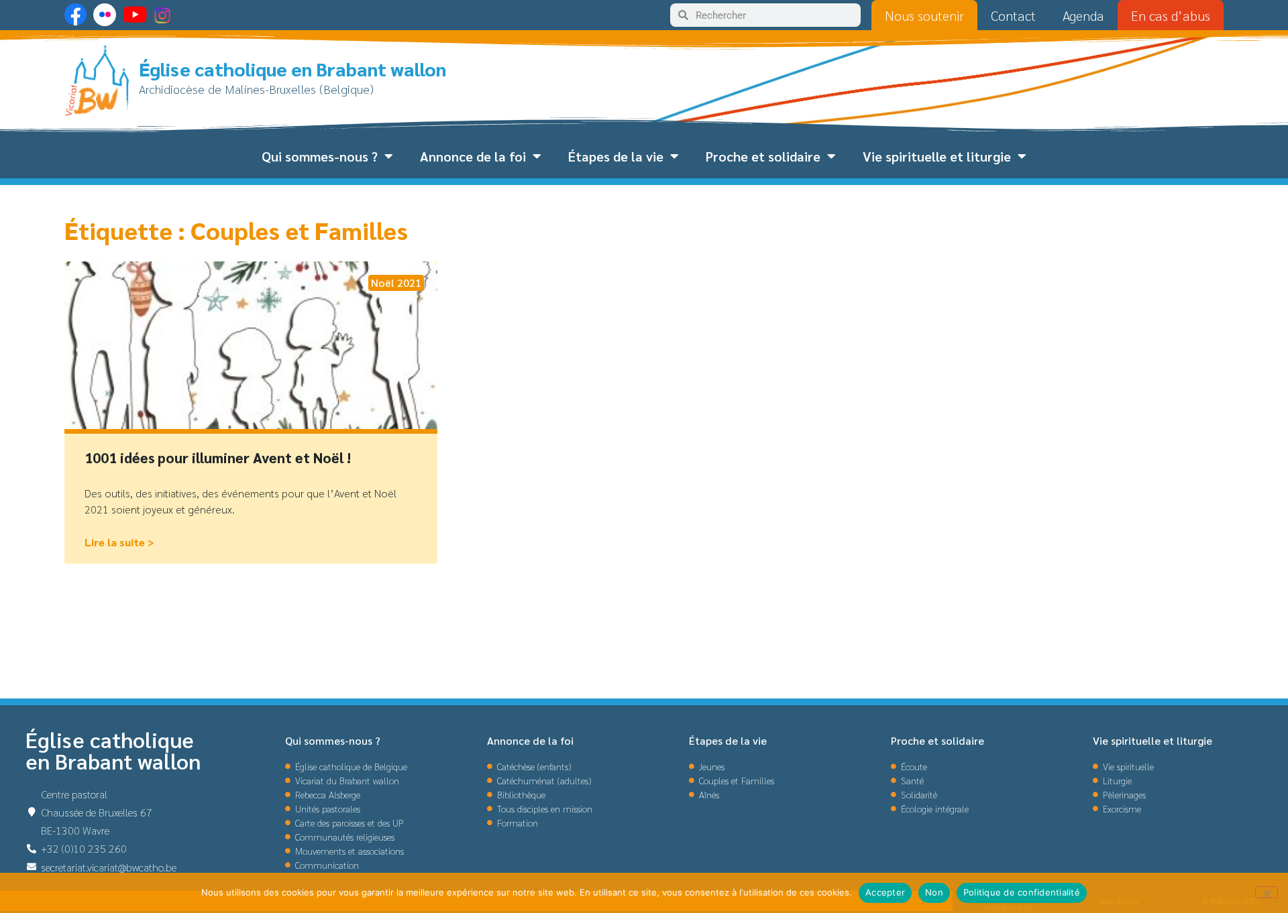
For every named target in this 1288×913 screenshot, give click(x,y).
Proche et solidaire (763, 156)
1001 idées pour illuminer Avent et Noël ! (218, 457)
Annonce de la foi (473, 156)
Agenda (1083, 15)
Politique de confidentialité (1021, 892)
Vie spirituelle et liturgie (937, 156)
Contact (1013, 15)
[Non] (1266, 892)
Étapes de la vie (615, 156)
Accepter (885, 892)
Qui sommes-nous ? (320, 156)
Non (934, 892)
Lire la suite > (119, 542)
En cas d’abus (1170, 15)
